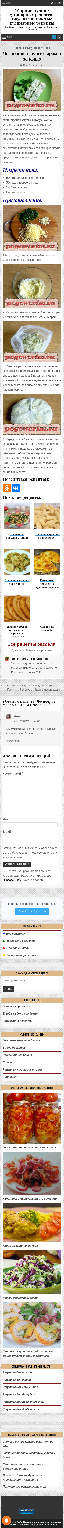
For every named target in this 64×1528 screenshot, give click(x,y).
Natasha (26, 64)
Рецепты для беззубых (19, 1394)
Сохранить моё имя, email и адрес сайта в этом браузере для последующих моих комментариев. (30, 852)
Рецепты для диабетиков (21, 1409)
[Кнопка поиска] (59, 37)
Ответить (13, 740)
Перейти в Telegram (32, 911)
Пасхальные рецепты (20, 955)
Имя (5, 819)
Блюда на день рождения (20, 1013)
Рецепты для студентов (20, 1387)
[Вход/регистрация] (54, 37)
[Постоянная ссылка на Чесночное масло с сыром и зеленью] (32, 90)
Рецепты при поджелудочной (23, 1401)
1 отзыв (38, 64)
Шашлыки (10, 1077)
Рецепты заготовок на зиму (23, 1069)
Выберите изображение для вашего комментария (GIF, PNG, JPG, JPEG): (28, 873)
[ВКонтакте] (16, 488)
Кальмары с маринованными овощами (30, 1198)
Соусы (7, 1062)
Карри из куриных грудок (20, 1245)
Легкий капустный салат (20, 1297)
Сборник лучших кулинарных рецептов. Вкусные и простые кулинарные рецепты (32, 17)
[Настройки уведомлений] (6, 1520)
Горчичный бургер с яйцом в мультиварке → (35, 689)
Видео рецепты (14, 1047)
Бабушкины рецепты (17, 1021)
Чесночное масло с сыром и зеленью (32, 56)
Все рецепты (15, 933)
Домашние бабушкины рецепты (32, 48)
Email (7, 831)
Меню (8, 3)
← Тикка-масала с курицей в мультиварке (27, 685)
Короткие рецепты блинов (22, 1040)
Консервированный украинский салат (29, 1147)
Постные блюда (18, 948)
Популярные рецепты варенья (24, 1486)
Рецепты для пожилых (19, 1372)
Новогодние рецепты (20, 940)
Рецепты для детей (17, 1379)
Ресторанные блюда (17, 1055)
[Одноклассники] (7, 488)
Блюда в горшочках (16, 1006)
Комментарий (13, 773)
